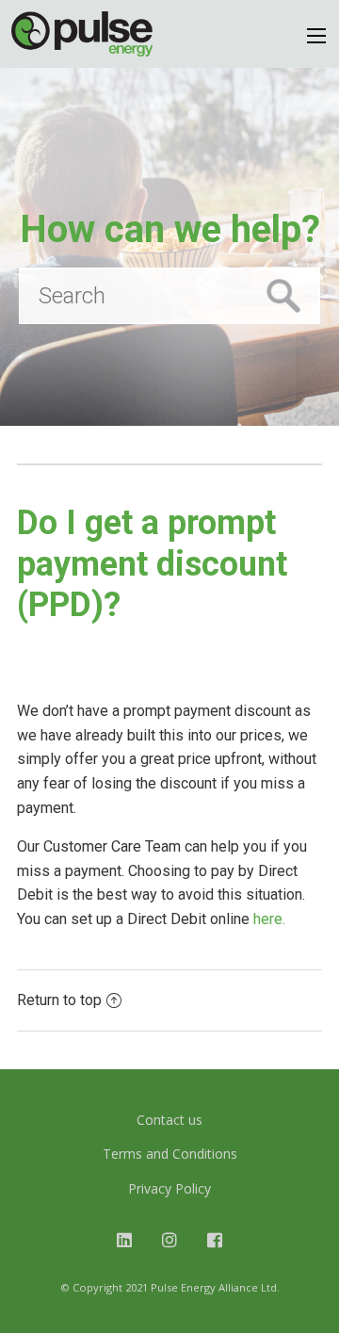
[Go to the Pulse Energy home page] (82, 34)
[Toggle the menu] (316, 35)
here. (271, 919)
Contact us (169, 1120)
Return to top (59, 1000)
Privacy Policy (169, 1188)
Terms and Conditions (170, 1153)
